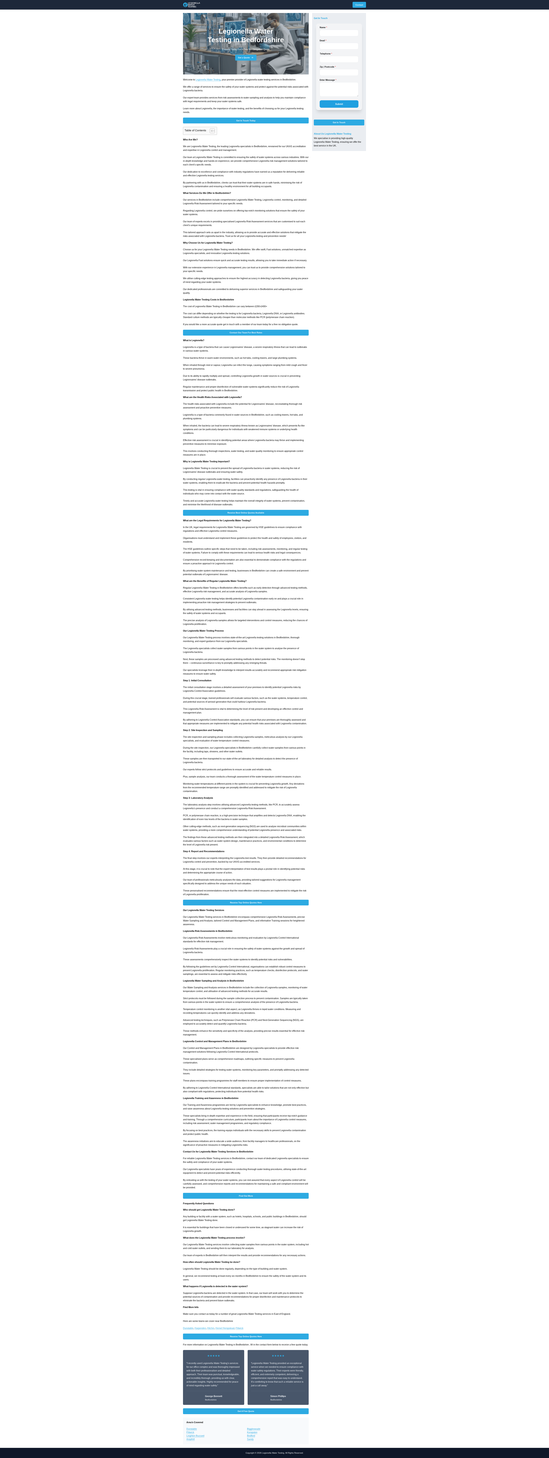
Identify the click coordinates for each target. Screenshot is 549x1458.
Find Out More (246, 1196)
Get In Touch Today (245, 120)
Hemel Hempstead (224, 1328)
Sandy (250, 1439)
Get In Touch (339, 122)
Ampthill (190, 1439)
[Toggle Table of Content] (211, 130)
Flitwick (239, 1328)
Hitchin (210, 1328)
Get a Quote (244, 57)
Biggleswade (253, 1429)
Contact (359, 5)
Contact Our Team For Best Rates (246, 332)
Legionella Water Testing (208, 79)
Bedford (251, 1436)
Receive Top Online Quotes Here (246, 902)
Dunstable (188, 1328)
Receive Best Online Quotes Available (245, 513)
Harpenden (200, 1328)
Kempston (252, 1432)
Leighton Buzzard (195, 1436)
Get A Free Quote (246, 1411)
